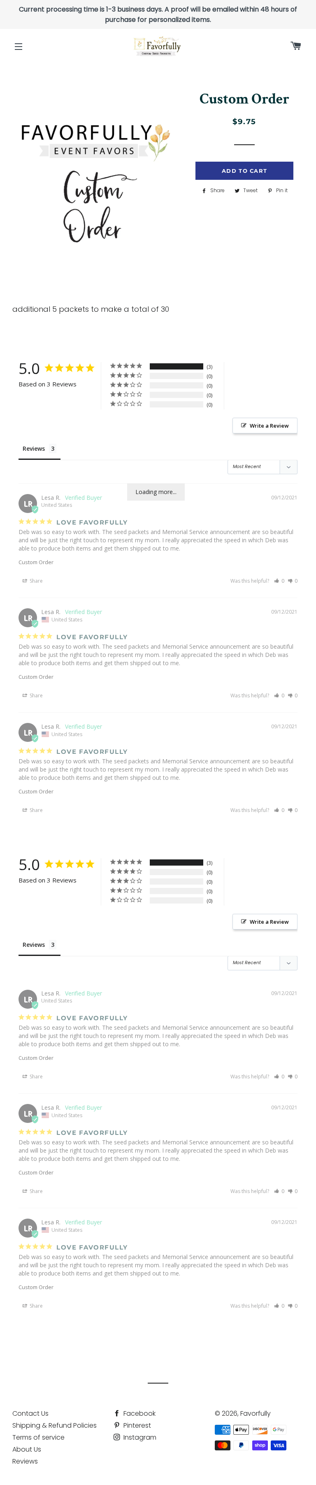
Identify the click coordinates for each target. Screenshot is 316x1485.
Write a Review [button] (269, 425)
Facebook (139, 1413)
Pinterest (136, 1425)
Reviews (25, 1461)
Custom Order (36, 562)
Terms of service (38, 1437)
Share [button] (35, 580)
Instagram (139, 1437)
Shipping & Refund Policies (54, 1425)
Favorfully (255, 1413)
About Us (26, 1449)
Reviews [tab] (34, 448)
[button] (279, 580)
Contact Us (30, 1413)
